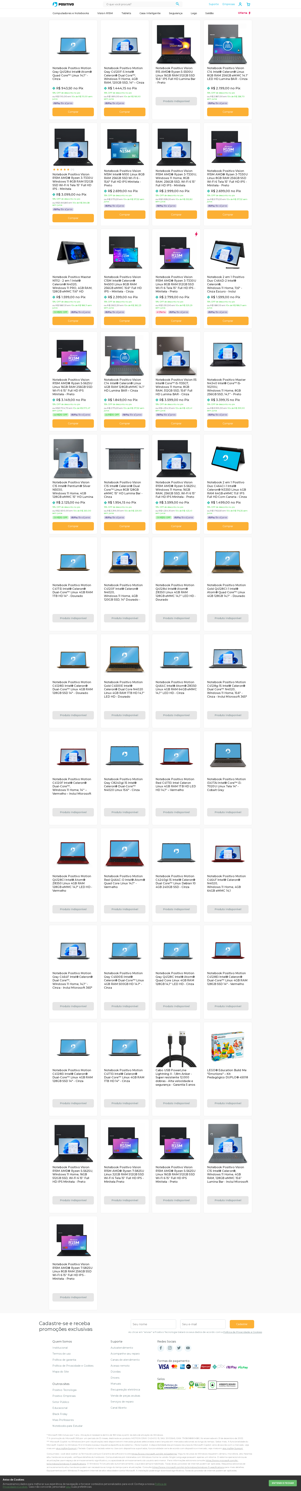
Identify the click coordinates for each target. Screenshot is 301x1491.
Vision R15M (105, 13)
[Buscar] (178, 4)
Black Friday (59, 1414)
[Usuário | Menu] (240, 4)
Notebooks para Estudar (67, 1425)
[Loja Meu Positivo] (63, 4)
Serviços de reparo (122, 1401)
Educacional (59, 1408)
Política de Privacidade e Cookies (242, 1332)
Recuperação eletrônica (125, 1389)
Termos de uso (61, 1353)
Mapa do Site (60, 1371)
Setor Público (60, 1402)
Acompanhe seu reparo (125, 1353)
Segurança (175, 13)
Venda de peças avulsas (125, 1395)
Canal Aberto (119, 1407)
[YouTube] (188, 1348)
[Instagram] (170, 1348)
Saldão (209, 13)
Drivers (115, 1377)
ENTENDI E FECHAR (283, 1483)
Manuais (116, 1383)
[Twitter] (179, 1348)
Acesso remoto (120, 1365)
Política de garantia (64, 1359)
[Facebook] (161, 1348)
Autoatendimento (122, 1347)
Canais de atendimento (125, 1359)
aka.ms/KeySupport (66, 1448)
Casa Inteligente (150, 13)
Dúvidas (116, 1371)
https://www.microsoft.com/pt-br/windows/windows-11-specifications (188, 1467)
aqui (68, 1486)
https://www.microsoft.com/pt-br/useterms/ (154, 1453)
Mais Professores (63, 1420)
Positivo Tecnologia (64, 1390)
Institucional (60, 1347)
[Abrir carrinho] (248, 4)
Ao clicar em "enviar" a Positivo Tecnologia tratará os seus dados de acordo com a (195, 1332)
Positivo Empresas (64, 1395)
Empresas (228, 4)
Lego (194, 13)
